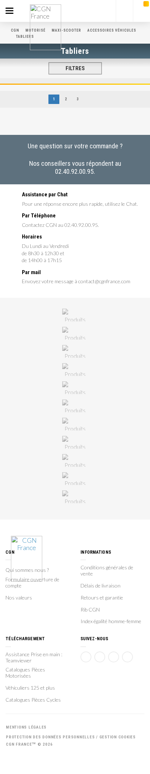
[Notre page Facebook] (85, 656)
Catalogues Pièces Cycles (33, 700)
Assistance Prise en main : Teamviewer (33, 657)
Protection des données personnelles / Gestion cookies (71, 737)
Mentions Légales (26, 727)
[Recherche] (125, 11)
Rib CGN (90, 610)
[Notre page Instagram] (127, 656)
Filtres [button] (75, 68)
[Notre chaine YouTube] (99, 656)
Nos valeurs (18, 598)
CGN (15, 30)
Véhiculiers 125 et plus (30, 688)
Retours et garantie (101, 598)
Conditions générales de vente (106, 571)
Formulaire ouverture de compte (32, 583)
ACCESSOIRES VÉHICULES (111, 30)
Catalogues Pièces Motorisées (25, 673)
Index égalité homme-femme (110, 621)
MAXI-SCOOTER (66, 30)
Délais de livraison (100, 586)
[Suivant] (92, 99)
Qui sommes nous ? (27, 570)
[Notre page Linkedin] (113, 656)
